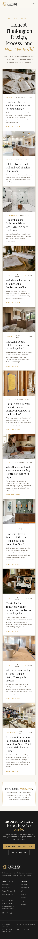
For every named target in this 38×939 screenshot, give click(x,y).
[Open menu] (34, 4)
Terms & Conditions (22, 929)
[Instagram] (3, 913)
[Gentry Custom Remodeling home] (10, 4)
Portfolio (23, 897)
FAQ (22, 891)
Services (24, 894)
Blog (22, 901)
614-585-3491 (7, 903)
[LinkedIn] (11, 913)
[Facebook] (7, 913)
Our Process (25, 888)
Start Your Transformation (18, 846)
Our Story (24, 884)
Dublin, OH (6, 884)
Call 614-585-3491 (19, 853)
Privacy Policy (7, 929)
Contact (23, 904)
